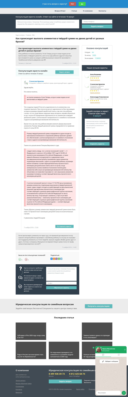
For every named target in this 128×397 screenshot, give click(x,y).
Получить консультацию (99, 306)
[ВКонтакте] (52, 259)
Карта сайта (80, 389)
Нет (72, 4)
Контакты (102, 11)
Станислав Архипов (36, 81)
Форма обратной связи (24, 384)
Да (82, 4)
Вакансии (19, 392)
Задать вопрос (97, 26)
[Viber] (56, 259)
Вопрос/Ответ (60, 11)
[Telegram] (61, 259)
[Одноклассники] (54, 259)
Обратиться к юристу (61, 288)
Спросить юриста (65, 226)
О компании (88, 11)
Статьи (74, 11)
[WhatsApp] (59, 259)
